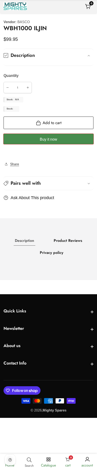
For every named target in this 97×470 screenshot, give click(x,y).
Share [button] (14, 164)
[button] (48, 183)
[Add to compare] (8, 153)
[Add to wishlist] (5, 153)
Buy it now (48, 139)
